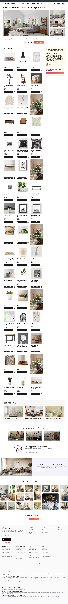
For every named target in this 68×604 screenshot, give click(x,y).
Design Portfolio (21, 3)
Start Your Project (57, 3)
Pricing (27, 3)
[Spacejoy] (5, 4)
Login (63, 3)
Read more (19, 39)
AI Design (33, 3)
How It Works (13, 3)
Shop (38, 3)
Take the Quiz (40, 469)
